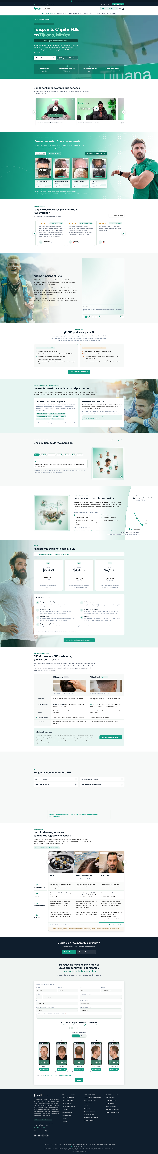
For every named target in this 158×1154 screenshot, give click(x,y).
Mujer (82, 1036)
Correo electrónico (86, 994)
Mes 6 (73, 454)
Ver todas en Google (117, 215)
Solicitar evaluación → (55, 816)
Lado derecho (114, 1066)
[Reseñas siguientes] (123, 233)
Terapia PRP (65, 1109)
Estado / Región (84, 1000)
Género (103, 987)
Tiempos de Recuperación (113, 1112)
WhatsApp (51, 4)
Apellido (61, 987)
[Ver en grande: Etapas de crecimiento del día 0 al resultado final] (108, 463)
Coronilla (79, 1066)
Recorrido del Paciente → (62, 814)
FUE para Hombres (67, 1112)
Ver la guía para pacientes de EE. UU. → (84, 530)
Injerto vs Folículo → (92, 814)
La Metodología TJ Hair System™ (92, 1097)
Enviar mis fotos (69, 952)
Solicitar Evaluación (89, 1120)
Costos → (51, 814)
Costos (86, 1105)
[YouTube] (101, 4)
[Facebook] (104, 4)
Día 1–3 (36, 454)
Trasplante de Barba (67, 1100)
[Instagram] (106, 4)
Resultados (87, 1108)
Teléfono (39, 994)
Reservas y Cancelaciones (97, 1144)
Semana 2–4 (52, 454)
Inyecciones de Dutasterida (91, 1117)
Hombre (76, 1036)
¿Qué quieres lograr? (86, 1007)
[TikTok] (109, 4)
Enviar (79, 1080)
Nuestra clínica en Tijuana (43, 1131)
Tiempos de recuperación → (78, 814)
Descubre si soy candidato (78, 372)
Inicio (35, 19)
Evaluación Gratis (118, 4)
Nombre (38, 987)
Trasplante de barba (54, 153)
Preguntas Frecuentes (90, 1111)
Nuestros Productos (89, 1114)
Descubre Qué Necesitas (110, 8)
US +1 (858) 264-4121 (40, 4)
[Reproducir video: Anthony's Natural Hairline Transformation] (63, 109)
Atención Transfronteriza (109, 1144)
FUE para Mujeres (66, 1115)
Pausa (121, 316)
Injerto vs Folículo (110, 1097)
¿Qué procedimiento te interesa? (45, 1007)
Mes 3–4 (67, 454)
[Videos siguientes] (123, 112)
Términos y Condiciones (50, 1075)
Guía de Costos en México (113, 1109)
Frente (44, 1066)
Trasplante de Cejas (67, 1103)
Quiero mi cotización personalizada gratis (78, 640)
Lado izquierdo (96, 1066)
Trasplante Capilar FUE (68, 1097)
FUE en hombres (40, 153)
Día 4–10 (43, 454)
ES (123, 8)
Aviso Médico (88, 1144)
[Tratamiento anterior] (48, 862)
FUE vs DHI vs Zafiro (111, 1106)
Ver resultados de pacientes (95, 153)
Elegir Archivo (44, 1069)
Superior (61, 1066)
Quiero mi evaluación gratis (44, 58)
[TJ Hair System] (42, 8)
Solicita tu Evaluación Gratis (114, 925)
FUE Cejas (64, 1121)
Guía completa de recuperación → (115, 440)
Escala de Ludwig (110, 1103)
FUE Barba (64, 1118)
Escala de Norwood (111, 1100)
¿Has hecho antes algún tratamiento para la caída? (51, 1014)
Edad (81, 987)
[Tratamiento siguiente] (124, 862)
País (37, 1000)
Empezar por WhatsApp (68, 58)
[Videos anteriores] (34, 112)
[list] (79, 112)
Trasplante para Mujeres (68, 1106)
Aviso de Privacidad (65, 1075)
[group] (79, 886)
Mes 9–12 (80, 454)
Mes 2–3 (60, 454)
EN (120, 8)
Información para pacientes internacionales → (108, 530)
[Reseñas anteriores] (34, 233)
